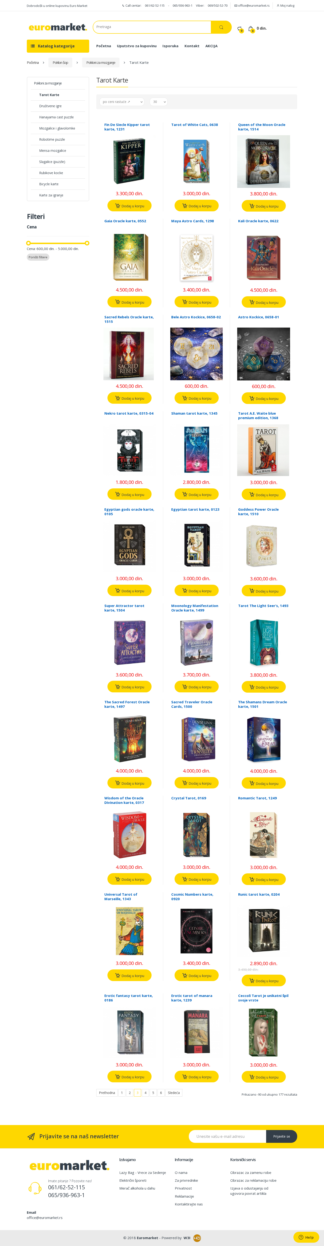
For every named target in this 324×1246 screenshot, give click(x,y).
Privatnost (183, 1188)
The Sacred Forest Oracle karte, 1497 (127, 704)
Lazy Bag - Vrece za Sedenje (142, 1172)
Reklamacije (184, 1196)
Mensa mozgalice (52, 150)
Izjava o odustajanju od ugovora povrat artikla (249, 1190)
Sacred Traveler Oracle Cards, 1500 (191, 704)
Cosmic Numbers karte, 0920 (192, 896)
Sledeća (174, 1092)
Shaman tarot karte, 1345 (194, 413)
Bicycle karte (49, 184)
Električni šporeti (132, 1180)
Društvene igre (50, 106)
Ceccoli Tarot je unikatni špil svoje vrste (263, 997)
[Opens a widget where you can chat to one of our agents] (306, 1238)
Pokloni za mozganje (100, 62)
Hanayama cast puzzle (56, 117)
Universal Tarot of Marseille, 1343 (120, 896)
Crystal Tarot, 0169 (188, 798)
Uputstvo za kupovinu (137, 45)
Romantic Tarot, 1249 (257, 798)
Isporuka (170, 45)
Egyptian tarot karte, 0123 (195, 509)
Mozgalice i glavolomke (57, 128)
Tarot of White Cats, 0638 (194, 124)
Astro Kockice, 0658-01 (258, 317)
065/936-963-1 (182, 5)
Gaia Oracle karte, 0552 (125, 220)
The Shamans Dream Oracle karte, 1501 (262, 704)
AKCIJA (211, 45)
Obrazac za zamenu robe (250, 1172)
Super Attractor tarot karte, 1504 (124, 607)
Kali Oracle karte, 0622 (258, 220)
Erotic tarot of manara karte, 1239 (191, 997)
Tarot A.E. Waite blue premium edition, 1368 (258, 415)
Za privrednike (186, 1180)
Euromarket (147, 1237)
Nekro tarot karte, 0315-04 (128, 413)
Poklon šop (60, 62)
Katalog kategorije (56, 46)
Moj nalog (287, 5)
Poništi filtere (38, 257)
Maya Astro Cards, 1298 (192, 220)
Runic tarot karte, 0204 (259, 894)
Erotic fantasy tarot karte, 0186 (128, 997)
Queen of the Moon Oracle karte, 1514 (261, 126)
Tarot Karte (49, 95)
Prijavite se (281, 1136)
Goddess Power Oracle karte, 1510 (258, 511)
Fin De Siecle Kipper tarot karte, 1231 (127, 126)
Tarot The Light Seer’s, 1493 (263, 605)
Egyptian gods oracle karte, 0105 (129, 511)
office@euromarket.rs (253, 5)
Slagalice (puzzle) (52, 161)
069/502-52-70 (217, 5)
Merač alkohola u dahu (137, 1188)
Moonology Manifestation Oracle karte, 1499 (194, 607)
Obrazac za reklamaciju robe (253, 1180)
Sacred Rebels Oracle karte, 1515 (129, 319)
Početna (103, 45)
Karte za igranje (51, 195)
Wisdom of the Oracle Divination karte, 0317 (124, 800)
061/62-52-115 (155, 5)
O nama (181, 1172)
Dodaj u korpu (132, 206)
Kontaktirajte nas (189, 1204)
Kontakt (192, 45)
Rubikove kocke (51, 173)
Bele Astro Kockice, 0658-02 (196, 317)
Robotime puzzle (52, 139)
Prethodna (107, 1092)
